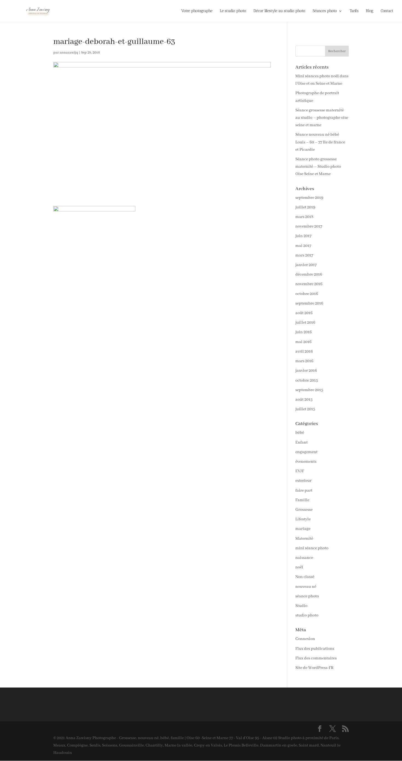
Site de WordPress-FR (314, 667)
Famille (302, 500)
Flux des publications (314, 648)
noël (299, 567)
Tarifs (354, 11)
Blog (369, 11)
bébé (299, 432)
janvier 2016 (306, 370)
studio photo (306, 615)
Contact (387, 11)
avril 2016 (304, 351)
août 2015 (304, 399)
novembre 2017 (308, 226)
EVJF (299, 471)
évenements (305, 461)
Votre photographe (196, 11)
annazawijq (69, 52)
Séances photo (325, 11)
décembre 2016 (308, 274)
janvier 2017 (306, 264)
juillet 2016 (305, 322)
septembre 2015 (309, 390)
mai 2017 (303, 245)
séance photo (307, 596)
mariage (302, 528)
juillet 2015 (305, 409)
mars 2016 (304, 361)
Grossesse (304, 509)
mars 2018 (304, 216)
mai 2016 (303, 342)
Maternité (304, 538)
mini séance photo (311, 548)
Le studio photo (233, 11)
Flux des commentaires (316, 658)
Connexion (305, 638)
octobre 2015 (306, 380)
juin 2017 (303, 236)
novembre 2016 (308, 284)
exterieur (303, 480)
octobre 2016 (306, 293)
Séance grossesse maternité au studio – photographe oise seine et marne (321, 118)
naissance (304, 557)
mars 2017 (304, 255)
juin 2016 (303, 332)
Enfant (301, 442)
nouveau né (305, 586)
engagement (306, 452)
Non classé (304, 576)
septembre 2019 (309, 197)
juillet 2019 (305, 207)
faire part (303, 490)
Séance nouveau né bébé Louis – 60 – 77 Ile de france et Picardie (320, 142)
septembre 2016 (309, 303)
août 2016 (304, 313)
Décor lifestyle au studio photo (279, 11)
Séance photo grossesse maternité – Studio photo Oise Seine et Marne (318, 166)
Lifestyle (303, 519)
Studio (301, 605)
